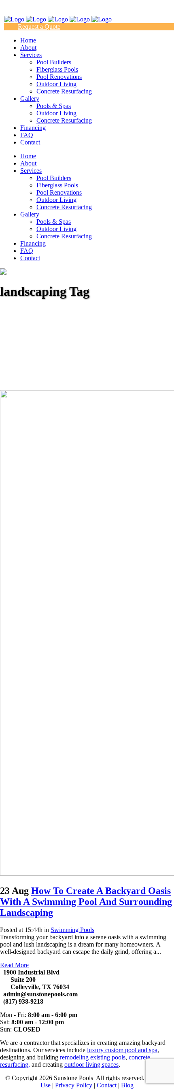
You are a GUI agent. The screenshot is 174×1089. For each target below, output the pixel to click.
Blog (127, 1085)
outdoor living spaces (91, 1064)
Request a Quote (39, 26)
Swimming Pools (72, 929)
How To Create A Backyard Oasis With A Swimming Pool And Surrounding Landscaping (86, 901)
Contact (107, 1085)
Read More (14, 965)
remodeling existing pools (92, 1057)
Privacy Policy (73, 1085)
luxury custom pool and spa (122, 1050)
